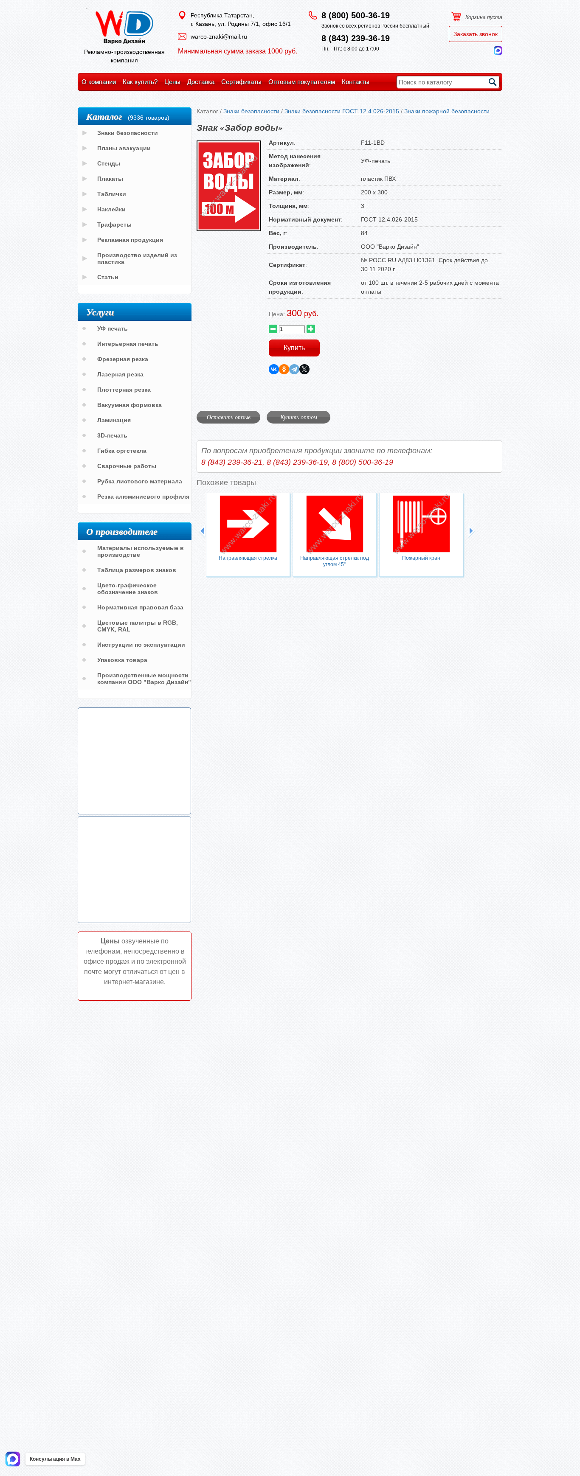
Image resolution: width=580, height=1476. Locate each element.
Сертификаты (241, 81)
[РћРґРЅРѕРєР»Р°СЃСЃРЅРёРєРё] (284, 369)
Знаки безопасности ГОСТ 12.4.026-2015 (341, 111)
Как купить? (140, 81)
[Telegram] (294, 369)
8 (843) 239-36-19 (355, 38)
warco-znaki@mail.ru (219, 36)
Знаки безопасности (251, 111)
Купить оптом (298, 417)
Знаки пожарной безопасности (447, 111)
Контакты (355, 81)
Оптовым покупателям (301, 81)
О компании (99, 81)
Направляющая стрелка (248, 558)
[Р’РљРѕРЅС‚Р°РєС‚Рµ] (274, 369)
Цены (172, 81)
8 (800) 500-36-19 (355, 15)
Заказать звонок (475, 34)
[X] (304, 369)
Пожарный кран (421, 558)
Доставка (200, 81)
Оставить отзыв (229, 417)
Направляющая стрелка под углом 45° (334, 561)
